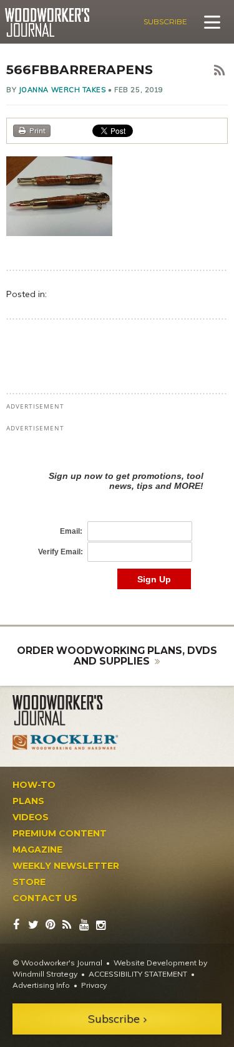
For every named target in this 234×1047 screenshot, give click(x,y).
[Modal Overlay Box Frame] (117, 517)
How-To (34, 784)
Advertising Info (41, 985)
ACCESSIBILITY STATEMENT (138, 973)
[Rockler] (65, 741)
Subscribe (165, 21)
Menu (212, 22)
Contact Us (44, 898)
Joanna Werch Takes (62, 89)
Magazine (37, 849)
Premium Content (59, 833)
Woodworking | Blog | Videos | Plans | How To (47, 22)
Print (37, 130)
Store (29, 882)
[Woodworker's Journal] (65, 710)
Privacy (94, 985)
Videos (30, 817)
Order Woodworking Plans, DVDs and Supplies (117, 656)
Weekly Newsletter (65, 865)
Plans (28, 801)
